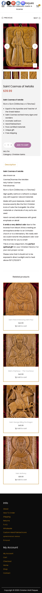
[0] (37, 6)
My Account (8, 553)
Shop (5, 569)
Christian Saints (18, 154)
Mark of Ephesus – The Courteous (21, 371)
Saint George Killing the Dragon (21, 422)
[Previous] (7, 46)
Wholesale (7, 528)
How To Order (9, 513)
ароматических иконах (11, 536)
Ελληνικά (6, 540)
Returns (6, 520)
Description (10, 164)
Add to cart (23, 145)
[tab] (21, 164)
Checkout (7, 561)
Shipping (6, 516)
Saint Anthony (21, 473)
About (5, 509)
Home (5, 565)
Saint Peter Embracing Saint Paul (21, 320)
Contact (6, 573)
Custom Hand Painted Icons (15, 532)
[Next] (35, 46)
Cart (5, 557)
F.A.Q (5, 524)
